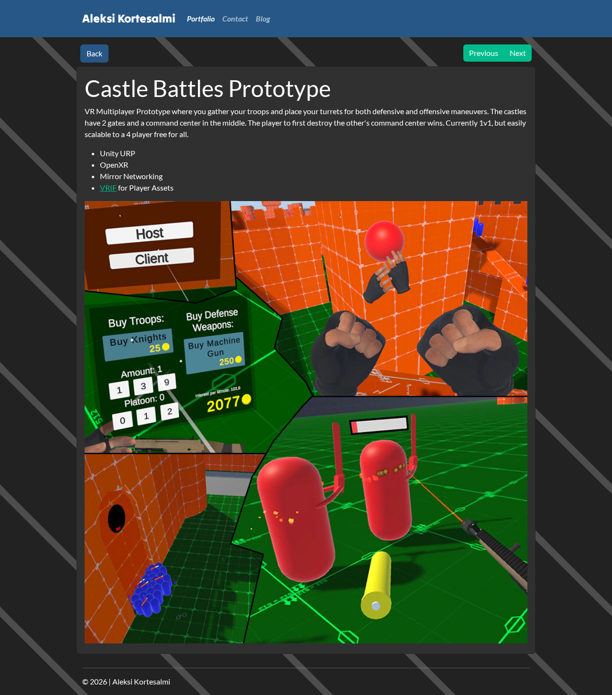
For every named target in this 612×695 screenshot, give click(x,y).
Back (94, 53)
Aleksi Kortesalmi (128, 18)
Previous (483, 52)
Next (518, 52)
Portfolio (201, 18)
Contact (235, 18)
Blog (263, 18)
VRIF (108, 187)
